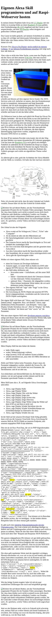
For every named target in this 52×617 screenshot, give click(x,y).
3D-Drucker (24, 29)
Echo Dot (28, 58)
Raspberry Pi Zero (35, 25)
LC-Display (38, 23)
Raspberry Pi (20, 142)
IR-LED (20, 27)
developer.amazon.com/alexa (39, 316)
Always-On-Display (19, 47)
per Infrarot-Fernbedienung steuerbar (25, 49)
